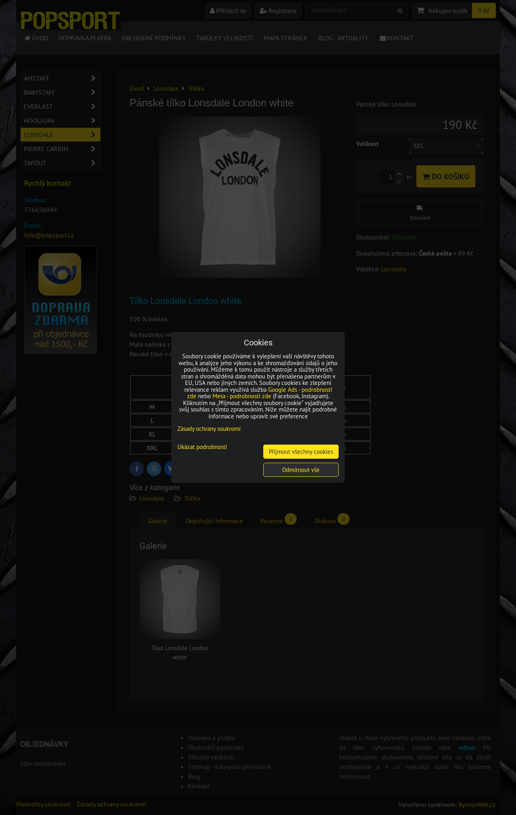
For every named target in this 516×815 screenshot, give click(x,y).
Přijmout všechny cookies (301, 451)
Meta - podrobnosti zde (241, 396)
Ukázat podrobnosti (202, 447)
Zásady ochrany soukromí (209, 428)
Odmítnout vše (301, 470)
